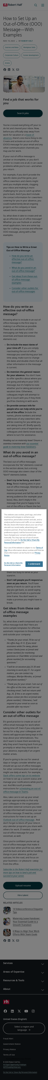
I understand (34, 564)
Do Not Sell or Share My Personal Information (13, 564)
